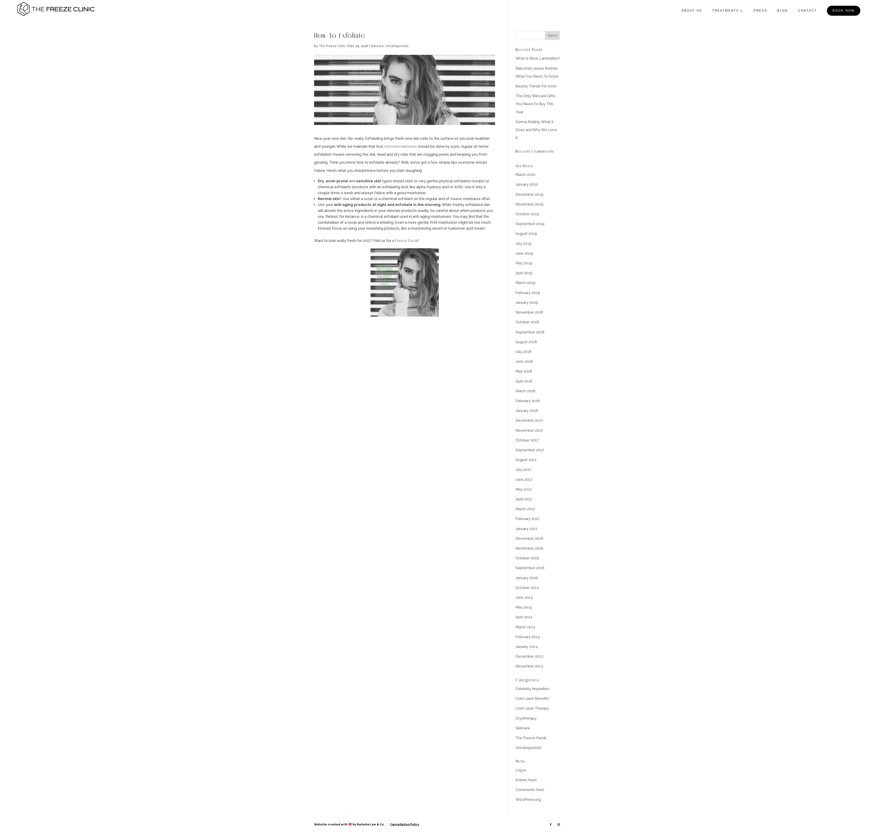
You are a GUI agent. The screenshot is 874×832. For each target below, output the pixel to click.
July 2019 (523, 243)
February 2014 (528, 637)
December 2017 (529, 420)
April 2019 (524, 273)
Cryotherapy (526, 718)
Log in (521, 770)
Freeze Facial (406, 240)
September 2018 (530, 332)
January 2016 (527, 578)
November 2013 (529, 666)
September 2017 (530, 450)
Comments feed (530, 790)
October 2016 (527, 558)
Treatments (725, 10)
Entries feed (526, 780)
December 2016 (529, 538)
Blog (782, 10)
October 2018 (527, 322)
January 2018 (527, 410)
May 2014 (524, 607)
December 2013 (529, 656)
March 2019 (525, 283)
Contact (807, 10)
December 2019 (529, 194)
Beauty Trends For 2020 (536, 86)
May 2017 (524, 489)
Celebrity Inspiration (532, 689)
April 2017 (524, 499)
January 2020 (527, 184)
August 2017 (526, 460)
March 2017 (525, 509)
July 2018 (523, 352)
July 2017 (523, 469)
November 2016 (529, 548)
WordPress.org (528, 799)
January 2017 (527, 529)
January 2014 (527, 646)
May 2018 (524, 371)
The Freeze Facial (531, 738)
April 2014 (524, 617)
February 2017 (528, 519)
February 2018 (528, 401)
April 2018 (524, 381)
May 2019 (524, 263)
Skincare (377, 46)
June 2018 (524, 361)
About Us (691, 10)
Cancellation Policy (404, 824)
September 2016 (530, 568)
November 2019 (529, 204)
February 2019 (528, 293)
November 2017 (529, 430)
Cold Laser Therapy (532, 708)
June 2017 (524, 479)
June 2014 (524, 597)
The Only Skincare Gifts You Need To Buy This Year (535, 104)
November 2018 (529, 312)
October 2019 (527, 214)
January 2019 (527, 302)
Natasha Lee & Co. (371, 824)
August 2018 (526, 342)
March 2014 (525, 627)
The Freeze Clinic (332, 46)
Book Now (844, 10)
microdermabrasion (400, 146)
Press (760, 10)
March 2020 (526, 174)
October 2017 (527, 440)
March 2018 (525, 391)
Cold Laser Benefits (532, 698)
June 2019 (524, 253)
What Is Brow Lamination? (538, 58)
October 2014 (527, 588)
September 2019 (530, 224)
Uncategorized (396, 46)
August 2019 (526, 233)
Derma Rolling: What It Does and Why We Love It (536, 130)
